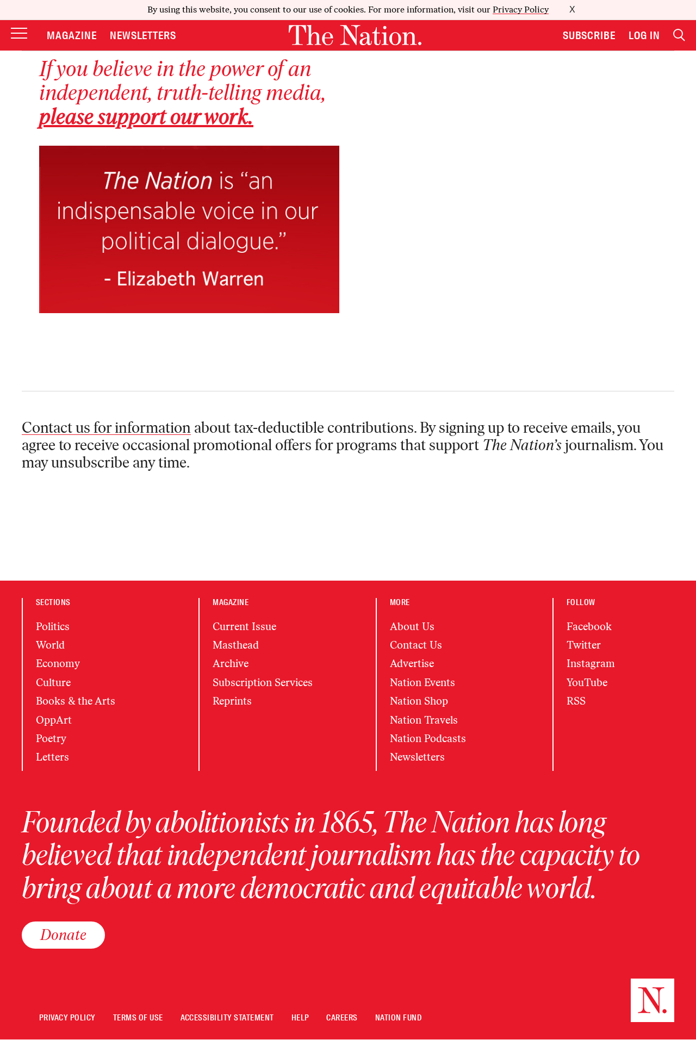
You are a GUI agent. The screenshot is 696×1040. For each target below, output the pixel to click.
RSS (576, 701)
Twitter (584, 645)
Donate (63, 934)
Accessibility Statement (227, 1018)
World (50, 645)
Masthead (236, 645)
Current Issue (244, 626)
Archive (230, 663)
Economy (58, 663)
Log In (644, 35)
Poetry (51, 738)
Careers (341, 1018)
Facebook (589, 626)
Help (300, 1018)
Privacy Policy (521, 9)
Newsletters (143, 35)
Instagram (591, 663)
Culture (53, 682)
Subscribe (589, 35)
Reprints (232, 701)
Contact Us (416, 645)
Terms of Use (138, 1018)
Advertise (412, 663)
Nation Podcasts (428, 738)
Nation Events (422, 682)
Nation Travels (424, 720)
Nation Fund (398, 1018)
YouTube (587, 682)
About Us (412, 626)
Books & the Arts (75, 701)
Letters (52, 757)
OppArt (54, 720)
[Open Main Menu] (19, 34)
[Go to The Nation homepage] (355, 35)
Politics (53, 626)
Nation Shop (419, 701)
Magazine (72, 35)
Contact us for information (106, 427)
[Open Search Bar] (679, 35)
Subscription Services (263, 682)
